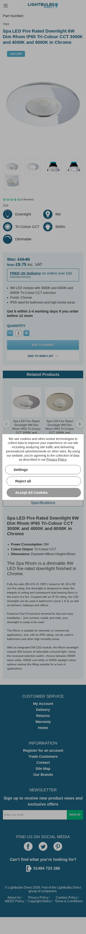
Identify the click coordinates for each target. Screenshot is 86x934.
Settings (21, 470)
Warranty (43, 722)
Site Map (43, 769)
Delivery (43, 710)
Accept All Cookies (31, 492)
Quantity (16, 326)
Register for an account (43, 750)
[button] (43, 199)
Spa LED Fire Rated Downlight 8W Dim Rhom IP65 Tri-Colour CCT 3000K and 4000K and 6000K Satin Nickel (59, 427)
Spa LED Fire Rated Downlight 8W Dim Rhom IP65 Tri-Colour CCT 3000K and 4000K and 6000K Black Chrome (26, 427)
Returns (43, 716)
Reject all (23, 481)
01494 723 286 (46, 868)
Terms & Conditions (69, 901)
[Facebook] (28, 846)
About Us (14, 897)
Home (43, 728)
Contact (43, 763)
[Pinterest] (57, 846)
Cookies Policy (66, 897)
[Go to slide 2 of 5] (80, 424)
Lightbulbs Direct (69, 887)
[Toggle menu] (5, 5)
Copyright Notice (39, 901)
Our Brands (43, 775)
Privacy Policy (38, 897)
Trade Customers (43, 757)
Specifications (43, 502)
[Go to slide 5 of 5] (6, 424)
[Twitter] (43, 846)
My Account (43, 704)
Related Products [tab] (43, 374)
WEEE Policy (14, 901)
